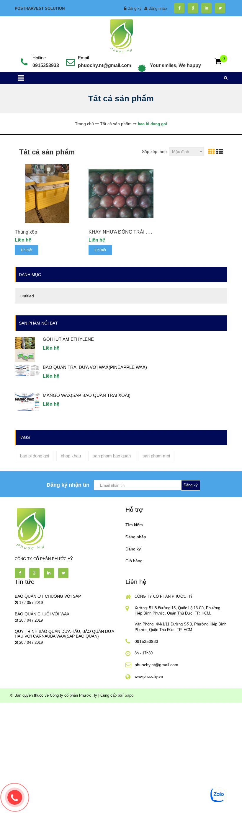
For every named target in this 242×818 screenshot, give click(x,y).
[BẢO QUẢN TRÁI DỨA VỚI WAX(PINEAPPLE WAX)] (27, 370)
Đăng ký (134, 8)
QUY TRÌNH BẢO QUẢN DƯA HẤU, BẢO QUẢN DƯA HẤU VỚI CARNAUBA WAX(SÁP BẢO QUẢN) (64, 633)
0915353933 (45, 65)
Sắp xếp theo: (155, 151)
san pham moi (156, 455)
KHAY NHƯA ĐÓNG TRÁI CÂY (122, 231)
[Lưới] (211, 151)
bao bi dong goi (34, 455)
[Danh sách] (219, 151)
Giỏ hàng (134, 560)
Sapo (129, 695)
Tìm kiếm (134, 524)
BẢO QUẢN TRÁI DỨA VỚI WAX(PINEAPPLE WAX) (95, 367)
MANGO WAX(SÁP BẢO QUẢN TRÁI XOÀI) (86, 395)
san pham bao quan (112, 455)
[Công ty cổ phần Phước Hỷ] (121, 35)
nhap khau (71, 455)
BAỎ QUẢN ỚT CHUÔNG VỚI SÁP (48, 596)
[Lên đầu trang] (205, 808)
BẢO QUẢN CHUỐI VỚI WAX (42, 614)
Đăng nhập (157, 8)
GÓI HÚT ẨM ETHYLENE (68, 339)
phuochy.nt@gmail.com (104, 65)
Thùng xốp (26, 231)
